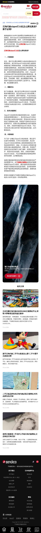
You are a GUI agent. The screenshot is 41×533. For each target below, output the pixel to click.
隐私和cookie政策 (11, 490)
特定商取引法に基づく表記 (12, 477)
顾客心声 (11, 484)
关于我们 (11, 474)
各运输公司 (11, 507)
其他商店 (29, 487)
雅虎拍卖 (29, 474)
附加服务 (11, 504)
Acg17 (12, 518)
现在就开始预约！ (12, 276)
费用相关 (11, 500)
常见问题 (29, 500)
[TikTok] (33, 462)
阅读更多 (33, 23)
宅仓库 (5, 518)
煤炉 (29, 484)
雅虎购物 (29, 480)
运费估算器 (29, 507)
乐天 (29, 477)
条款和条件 (11, 487)
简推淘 (25, 518)
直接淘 (18, 518)
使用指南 (29, 504)
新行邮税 (29, 510)
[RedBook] (37, 462)
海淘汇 (32, 518)
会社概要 (11, 480)
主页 (4, 22)
